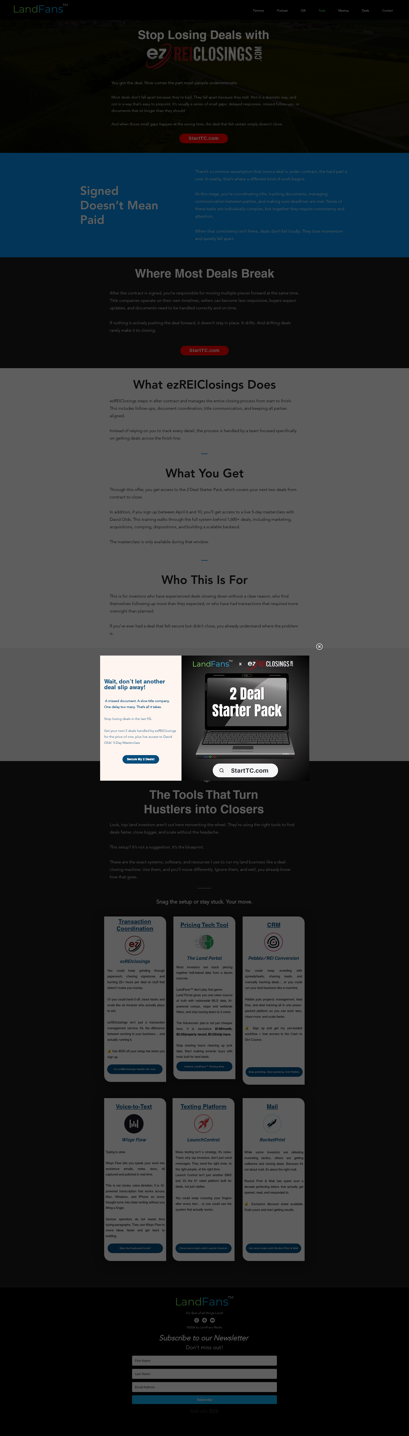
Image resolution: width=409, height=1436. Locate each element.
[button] (319, 646)
